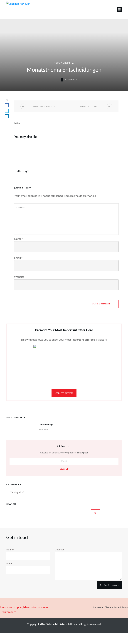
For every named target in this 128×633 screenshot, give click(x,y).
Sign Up (64, 469)
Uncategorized (17, 492)
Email (18, 257)
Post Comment (101, 304)
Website (19, 276)
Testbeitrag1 (39, 159)
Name (18, 238)
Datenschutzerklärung (117, 607)
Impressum (98, 607)
